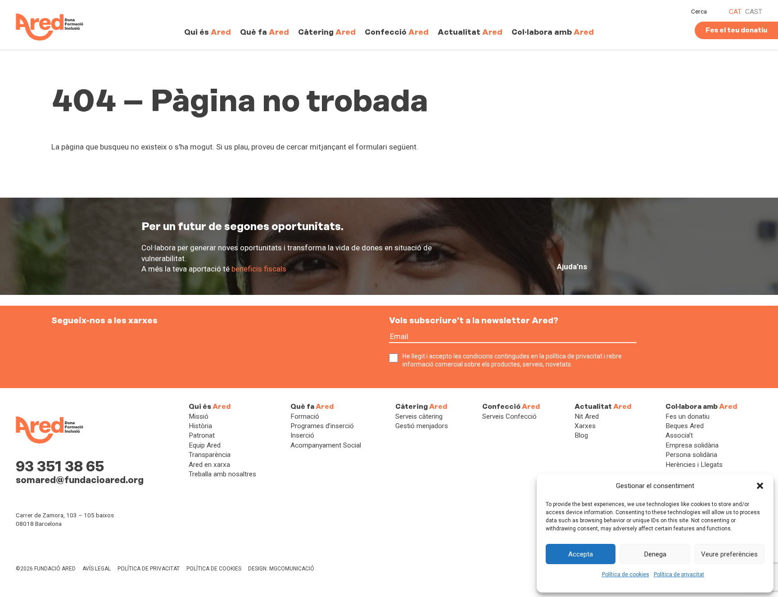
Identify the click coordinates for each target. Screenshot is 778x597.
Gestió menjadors (421, 426)
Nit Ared (586, 416)
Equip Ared (205, 445)
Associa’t (679, 435)
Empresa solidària (692, 445)
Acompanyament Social (325, 445)
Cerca (699, 11)
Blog (581, 435)
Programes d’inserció (322, 426)
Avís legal (96, 568)
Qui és (207, 31)
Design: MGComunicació (281, 568)
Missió (198, 416)
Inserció (302, 435)
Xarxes (585, 426)
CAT (735, 12)
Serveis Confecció (509, 416)
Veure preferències (729, 554)
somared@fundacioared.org (80, 480)
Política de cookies (625, 574)
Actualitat (470, 31)
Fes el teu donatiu (736, 30)
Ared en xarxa (209, 465)
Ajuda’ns (572, 266)
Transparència (210, 455)
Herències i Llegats (694, 465)
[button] (759, 485)
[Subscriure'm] (644, 341)
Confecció (397, 31)
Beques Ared (684, 426)
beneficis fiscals (258, 268)
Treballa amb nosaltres (222, 474)
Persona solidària (691, 455)
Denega (655, 554)
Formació (304, 416)
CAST (753, 12)
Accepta (580, 554)
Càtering (327, 31)
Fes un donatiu (687, 416)
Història (200, 426)
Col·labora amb (552, 31)
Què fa (264, 31)
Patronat (202, 435)
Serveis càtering (419, 416)
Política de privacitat (679, 574)
